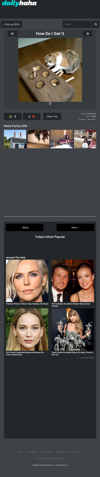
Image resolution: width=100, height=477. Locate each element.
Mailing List (50, 458)
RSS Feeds (39, 458)
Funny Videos (32, 452)
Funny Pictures (47, 452)
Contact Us (61, 458)
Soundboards (62, 452)
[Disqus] (50, 182)
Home (21, 452)
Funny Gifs (12, 24)
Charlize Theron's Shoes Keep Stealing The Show (27, 304)
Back (26, 227)
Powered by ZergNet (87, 358)
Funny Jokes (76, 452)
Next (74, 227)
